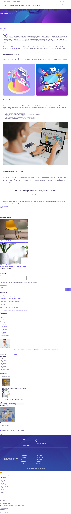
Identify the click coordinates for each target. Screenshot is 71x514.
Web (3, 336)
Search (1, 287)
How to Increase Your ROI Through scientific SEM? (11, 301)
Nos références (36, 5)
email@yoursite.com (16, 1)
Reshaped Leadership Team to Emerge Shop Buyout (14, 242)
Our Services (39, 459)
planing (6, 206)
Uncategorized (5, 335)
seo (21, 404)
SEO (3, 333)
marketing (12, 404)
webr (9, 13)
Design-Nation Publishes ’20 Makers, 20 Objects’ (13, 266)
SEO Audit (22, 463)
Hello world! (2, 295)
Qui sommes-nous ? (13, 5)
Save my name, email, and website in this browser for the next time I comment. (19, 282)
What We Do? (39, 463)
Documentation (39, 457)
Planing (4, 11)
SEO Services (23, 457)
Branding (4, 324)
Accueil (5, 5)
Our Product (39, 455)
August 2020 (5, 319)
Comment (2, 280)
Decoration (8, 240)
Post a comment (3, 285)
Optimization (5, 330)
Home (1, 11)
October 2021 (5, 316)
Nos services (21, 5)
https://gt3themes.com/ (5, 30)
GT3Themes (3, 28)
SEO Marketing (23, 455)
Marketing (4, 329)
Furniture (8, 264)
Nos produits (28, 5)
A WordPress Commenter (5, 307)
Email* (1, 275)
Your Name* (2, 273)
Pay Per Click (23, 459)
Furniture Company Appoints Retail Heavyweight (11, 300)
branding (2, 206)
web (23, 404)
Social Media (23, 461)
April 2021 (4, 317)
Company (38, 461)
